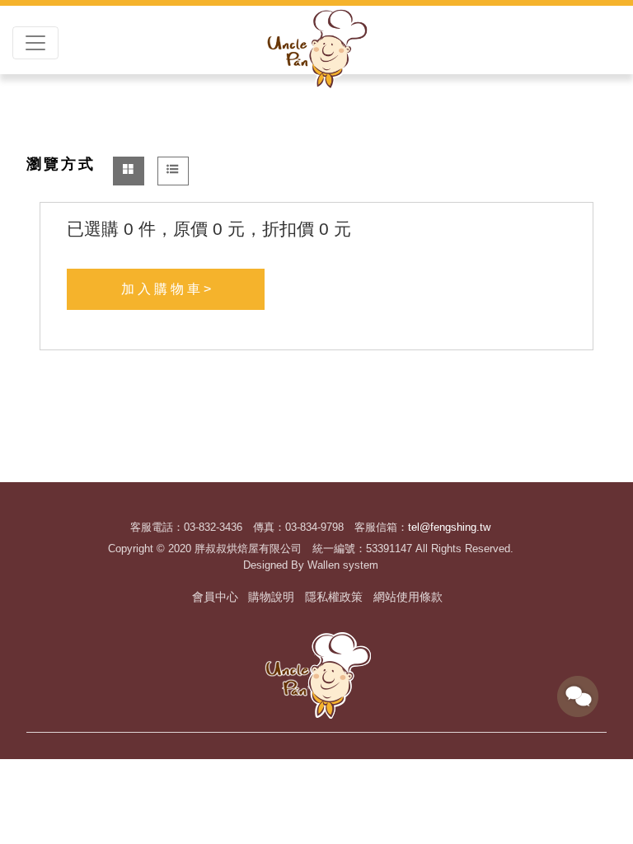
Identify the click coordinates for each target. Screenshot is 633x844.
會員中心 (215, 596)
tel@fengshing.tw (449, 527)
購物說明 (271, 596)
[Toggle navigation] (35, 42)
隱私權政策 (334, 596)
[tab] (128, 171)
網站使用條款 (408, 596)
